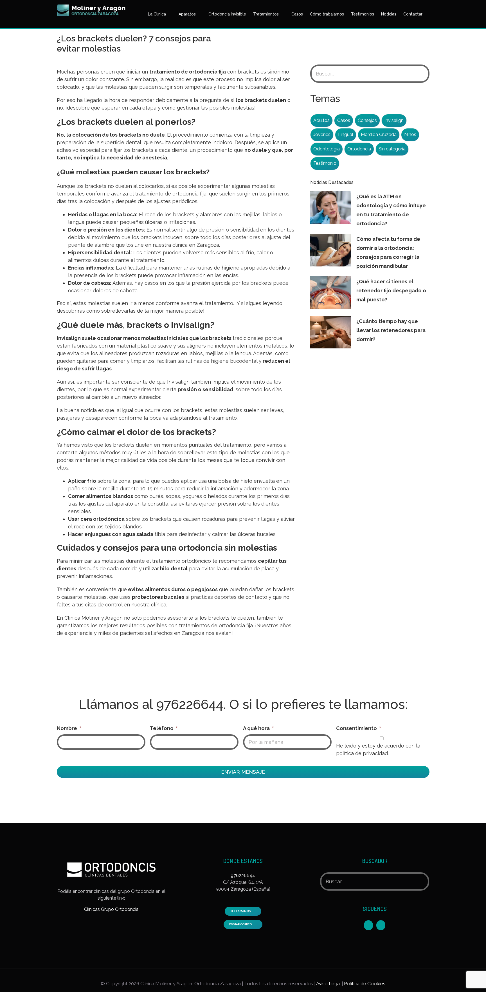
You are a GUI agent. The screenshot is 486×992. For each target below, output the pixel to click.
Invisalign (69, 338)
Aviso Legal (328, 983)
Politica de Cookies (364, 983)
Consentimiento (358, 728)
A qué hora (258, 728)
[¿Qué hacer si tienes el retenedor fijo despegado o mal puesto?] (330, 292)
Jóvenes (321, 134)
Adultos (321, 120)
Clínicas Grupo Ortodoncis (111, 909)
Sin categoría (392, 149)
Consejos (367, 120)
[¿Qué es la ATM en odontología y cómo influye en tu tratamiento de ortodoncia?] (330, 207)
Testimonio (324, 163)
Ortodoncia (359, 149)
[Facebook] (368, 925)
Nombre (69, 728)
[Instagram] (380, 925)
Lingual (345, 134)
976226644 (189, 704)
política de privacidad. (362, 753)
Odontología (326, 149)
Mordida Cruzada (379, 134)
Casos (343, 120)
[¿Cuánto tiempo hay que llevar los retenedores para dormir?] (330, 332)
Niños (410, 134)
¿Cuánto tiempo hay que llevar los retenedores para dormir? (391, 330)
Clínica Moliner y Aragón (93, 618)
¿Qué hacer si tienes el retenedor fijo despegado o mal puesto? (391, 291)
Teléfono (164, 728)
